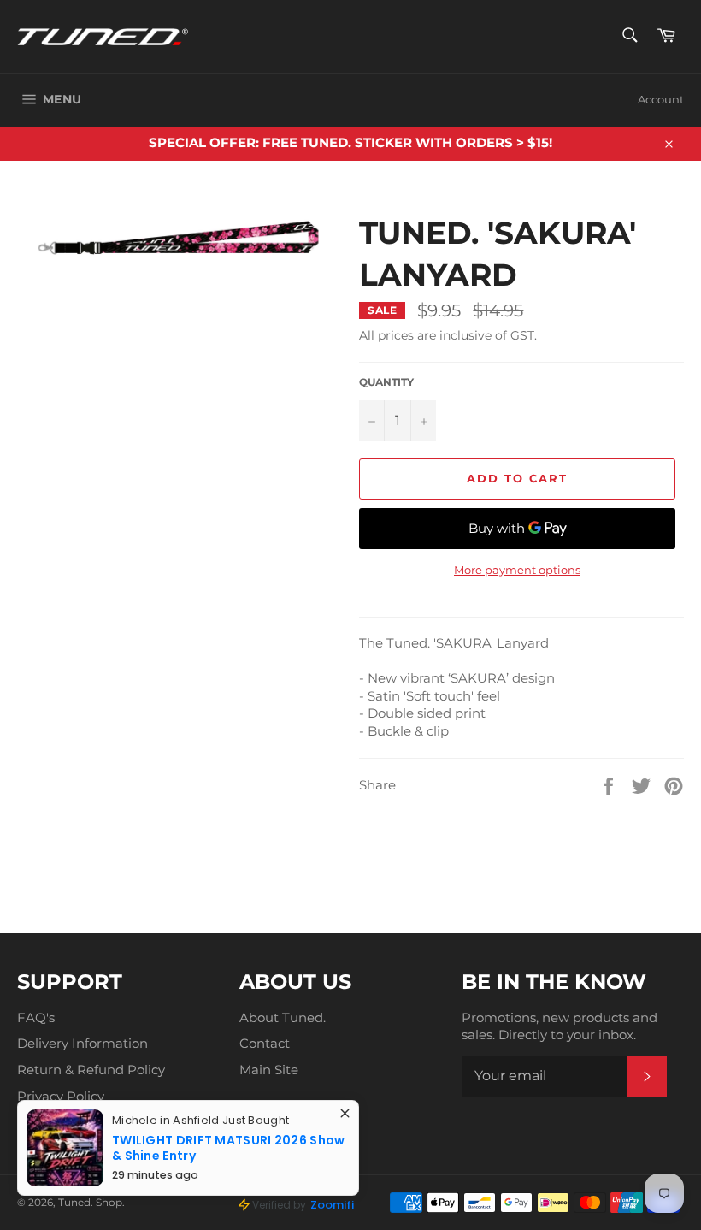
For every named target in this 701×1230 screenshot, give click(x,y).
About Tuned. (282, 1017)
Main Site (268, 1069)
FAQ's (36, 1017)
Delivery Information (82, 1043)
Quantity (386, 382)
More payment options (517, 570)
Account (661, 99)
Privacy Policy (60, 1096)
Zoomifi (332, 1205)
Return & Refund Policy (91, 1069)
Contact (264, 1043)
